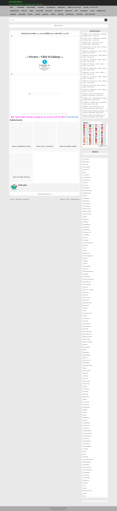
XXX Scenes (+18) (87, 490)
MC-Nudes (85, 328)
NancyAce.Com (86, 360)
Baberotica (85, 185)
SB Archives (79, 14)
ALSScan (44, 194)
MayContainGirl (87, 326)
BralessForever (87, 203)
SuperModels (86, 423)
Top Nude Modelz (15, 1)
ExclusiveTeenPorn (88, 242)
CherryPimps (86, 206)
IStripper (85, 308)
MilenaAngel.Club (87, 336)
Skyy (50, 194)
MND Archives (61, 7)
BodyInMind (86, 198)
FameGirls (85, 245)
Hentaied (85, 295)
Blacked (85, 195)
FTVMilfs (37, 14)
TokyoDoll (85, 449)
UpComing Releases (88, 459)
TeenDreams (86, 425)
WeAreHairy (86, 475)
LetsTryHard (86, 318)
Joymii (84, 310)
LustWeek (85, 321)
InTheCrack (86, 300)
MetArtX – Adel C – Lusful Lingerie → (70, 199)
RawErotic (45, 14)
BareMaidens (86, 188)
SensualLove (68, 10)
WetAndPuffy (86, 477)
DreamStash (86, 234)
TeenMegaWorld (87, 430)
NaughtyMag (86, 362)
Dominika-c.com (87, 232)
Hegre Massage (87, 284)
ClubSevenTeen (87, 208)
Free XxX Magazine (88, 255)
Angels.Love (86, 169)
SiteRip (85, 412)
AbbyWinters (86, 161)
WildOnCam (86, 480)
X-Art (84, 485)
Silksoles (85, 409)
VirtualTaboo (86, 464)
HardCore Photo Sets (88, 279)
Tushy (84, 454)
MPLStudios (49, 10)
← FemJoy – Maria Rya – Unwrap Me (19, 199)
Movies (85, 349)
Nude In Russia (70, 14)
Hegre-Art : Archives (88, 289)
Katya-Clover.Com (90, 14)
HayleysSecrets (87, 281)
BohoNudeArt (86, 201)
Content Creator (87, 214)
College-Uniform (87, 211)
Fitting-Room (86, 253)
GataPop (85, 263)
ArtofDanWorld (50, 7)
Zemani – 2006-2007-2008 (74, 7)
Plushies (85, 386)
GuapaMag (85, 274)
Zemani (85, 493)
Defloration (22, 14)
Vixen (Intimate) (87, 467)
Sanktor (53, 14)
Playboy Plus (86, 383)
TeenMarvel (86, 428)
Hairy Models (86, 276)
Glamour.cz (86, 268)
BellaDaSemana (31, 7)
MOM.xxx (85, 344)
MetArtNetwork (14, 10)
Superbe (85, 420)
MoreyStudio (86, 347)
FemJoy (31, 10)
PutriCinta (85, 391)
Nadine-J (85, 357)
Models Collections (88, 342)
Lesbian (85, 315)
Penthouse (85, 375)
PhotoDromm (39, 10)
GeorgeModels (86, 266)
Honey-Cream (86, 297)
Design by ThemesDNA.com (59, 509)
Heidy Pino (60, 14)
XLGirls (85, 488)
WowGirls (85, 483)
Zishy (76, 10)
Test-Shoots (86, 438)
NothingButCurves (87, 365)
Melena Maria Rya (87, 331)
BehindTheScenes (87, 190)
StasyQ (92, 10)
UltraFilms (13, 14)
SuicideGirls (86, 417)
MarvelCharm (86, 323)
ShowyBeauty (84, 10)
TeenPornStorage (87, 433)
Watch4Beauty (59, 10)
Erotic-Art (85, 237)
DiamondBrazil (86, 224)
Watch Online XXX (87, 469)
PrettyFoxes (86, 389)
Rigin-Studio (86, 396)
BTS (48, 194)
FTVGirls (30, 14)
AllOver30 (85, 164)
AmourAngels (86, 167)
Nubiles (85, 368)
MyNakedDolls (86, 355)
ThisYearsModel (87, 446)
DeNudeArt (86, 221)
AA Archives (41, 7)
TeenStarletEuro (87, 436)
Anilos (84, 172)
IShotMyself (86, 305)
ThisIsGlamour (86, 443)
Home (11, 7)
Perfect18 (85, 378)
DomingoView (86, 229)
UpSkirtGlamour (87, 462)
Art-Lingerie (86, 174)
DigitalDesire (86, 227)
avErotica (85, 182)
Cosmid (85, 216)
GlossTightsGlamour (88, 271)
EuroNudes (86, 240)
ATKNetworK (86, 180)
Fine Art (85, 250)
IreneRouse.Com (87, 302)
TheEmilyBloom (101, 10)
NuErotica (85, 373)
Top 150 (85, 451)
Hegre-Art (24, 10)
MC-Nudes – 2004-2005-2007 (90, 7)
